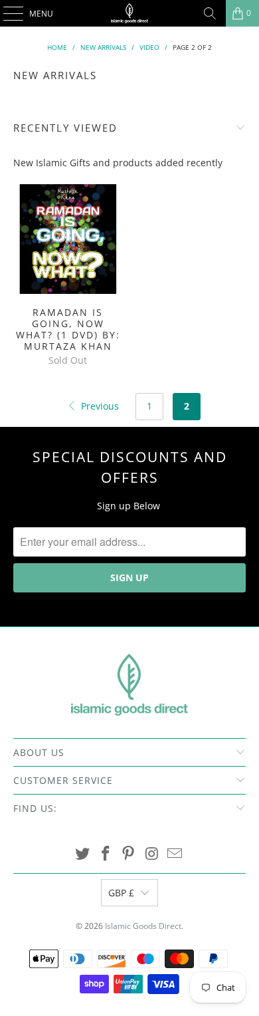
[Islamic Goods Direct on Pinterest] (129, 854)
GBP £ (121, 892)
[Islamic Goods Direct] (130, 13)
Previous (98, 406)
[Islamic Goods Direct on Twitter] (83, 854)
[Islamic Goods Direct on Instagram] (152, 854)
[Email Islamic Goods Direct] (175, 854)
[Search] (209, 13)
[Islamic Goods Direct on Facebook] (106, 854)
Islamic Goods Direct (143, 926)
